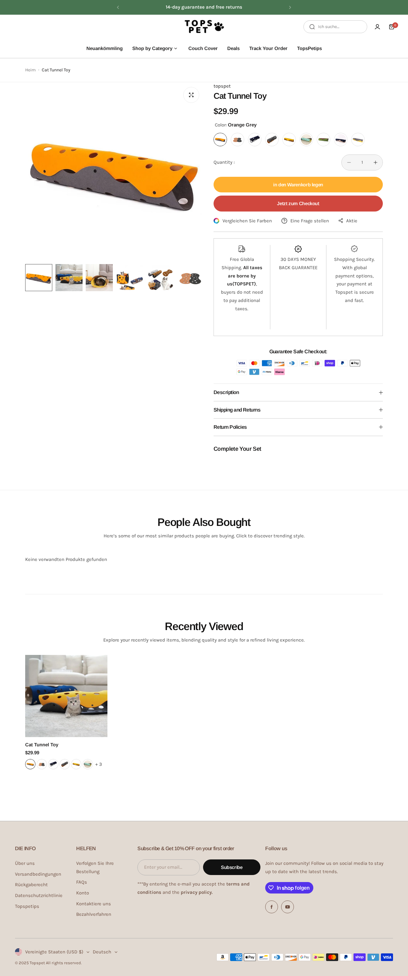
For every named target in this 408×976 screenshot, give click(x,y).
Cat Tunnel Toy (41, 744)
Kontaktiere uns (93, 904)
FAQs (81, 882)
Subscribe (232, 867)
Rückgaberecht (31, 884)
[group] (114, 171)
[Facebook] (271, 907)
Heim (30, 70)
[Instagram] (287, 907)
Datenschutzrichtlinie (38, 895)
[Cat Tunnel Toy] (66, 696)
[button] (118, 7)
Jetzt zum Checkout (298, 203)
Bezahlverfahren (93, 914)
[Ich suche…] (312, 26)
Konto (82, 893)
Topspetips (27, 906)
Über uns (25, 863)
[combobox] (335, 26)
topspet (222, 86)
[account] (377, 27)
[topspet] (204, 27)
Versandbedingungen (38, 874)
